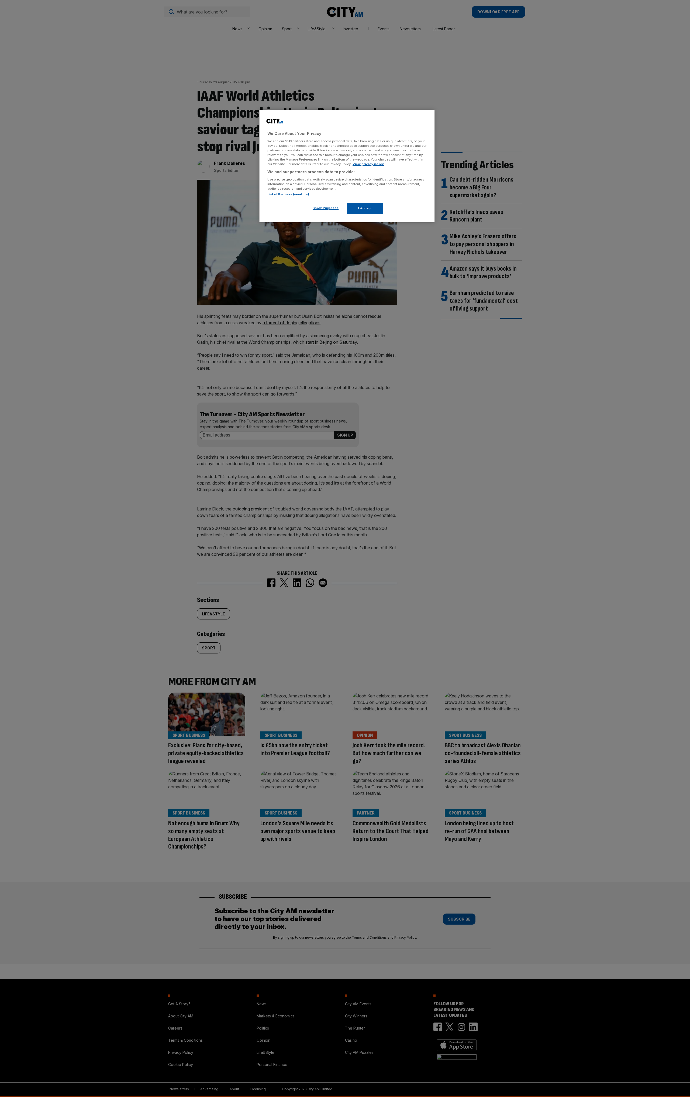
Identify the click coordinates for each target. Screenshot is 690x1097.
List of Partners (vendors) (288, 194)
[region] (346, 166)
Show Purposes (326, 208)
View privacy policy (368, 164)
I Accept (365, 208)
